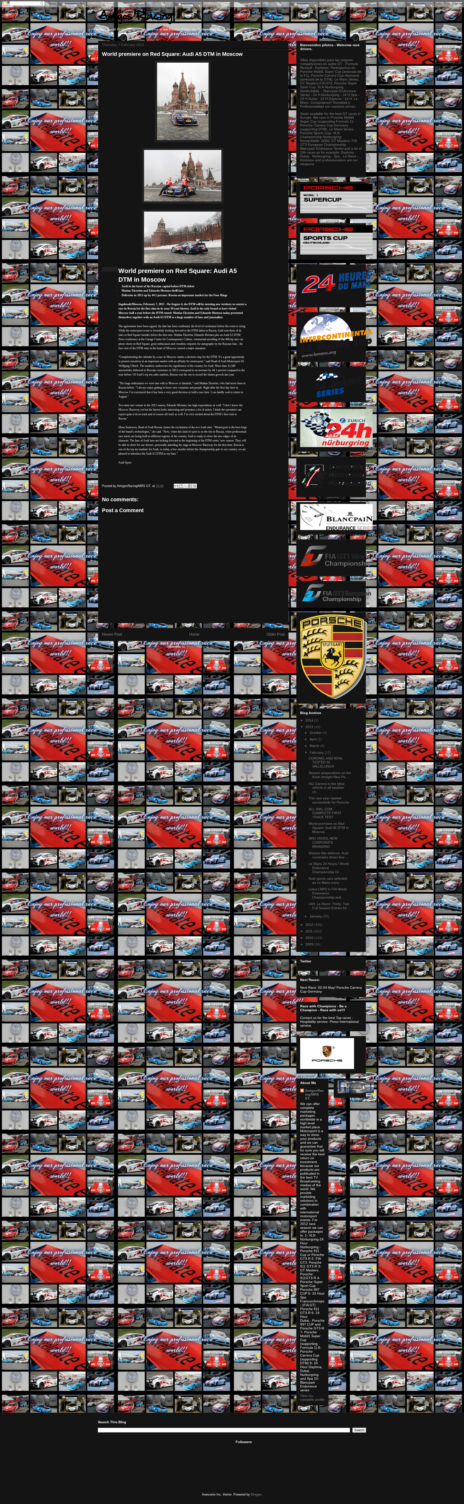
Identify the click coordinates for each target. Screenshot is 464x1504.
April (313, 739)
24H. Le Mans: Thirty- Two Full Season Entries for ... (330, 906)
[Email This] (176, 486)
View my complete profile (312, 1397)
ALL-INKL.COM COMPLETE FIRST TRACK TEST (325, 813)
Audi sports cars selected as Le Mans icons (328, 881)
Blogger (256, 1494)
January (316, 916)
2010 (309, 938)
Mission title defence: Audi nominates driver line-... (328, 855)
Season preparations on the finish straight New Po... (330, 775)
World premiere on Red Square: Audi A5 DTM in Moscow (329, 828)
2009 (309, 944)
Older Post (276, 634)
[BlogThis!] (180, 486)
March (315, 746)
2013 (309, 727)
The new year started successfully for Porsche (329, 800)
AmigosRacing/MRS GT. (314, 1094)
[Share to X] (185, 486)
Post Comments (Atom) (203, 647)
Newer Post (112, 634)
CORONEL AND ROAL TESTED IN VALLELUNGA (326, 762)
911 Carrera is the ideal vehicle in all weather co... (326, 788)
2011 (309, 931)
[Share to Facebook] (190, 486)
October (316, 733)
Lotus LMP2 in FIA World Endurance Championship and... (328, 893)
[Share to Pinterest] (194, 486)
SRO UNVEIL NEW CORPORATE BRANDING (323, 842)
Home (194, 634)
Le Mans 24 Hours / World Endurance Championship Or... (329, 868)
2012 (309, 925)
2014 (309, 720)
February (317, 752)
